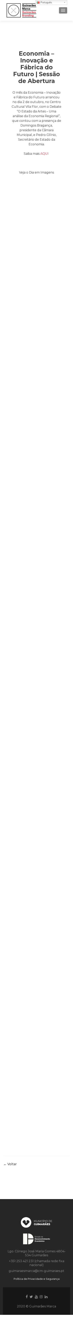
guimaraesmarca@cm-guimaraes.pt (36, 1271)
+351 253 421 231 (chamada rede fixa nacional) (36, 1263)
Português (46, 2)
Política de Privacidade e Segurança (37, 1278)
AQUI (44, 154)
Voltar (10, 1164)
